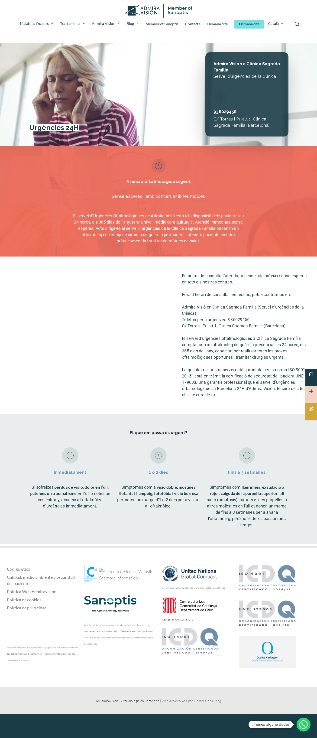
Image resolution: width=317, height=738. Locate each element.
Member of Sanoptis (162, 24)
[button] (304, 724)
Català (273, 24)
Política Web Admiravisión (31, 591)
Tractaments (70, 24)
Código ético (18, 569)
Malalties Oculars (34, 24)
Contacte (193, 24)
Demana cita (217, 24)
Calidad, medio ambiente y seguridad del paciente (41, 580)
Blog (130, 24)
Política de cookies (24, 599)
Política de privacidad (27, 607)
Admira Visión (103, 24)
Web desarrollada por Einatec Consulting (191, 701)
